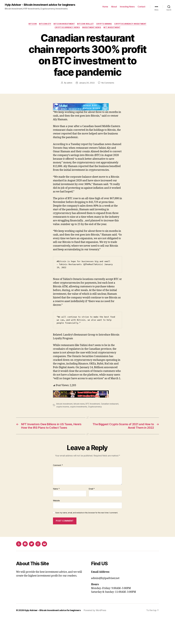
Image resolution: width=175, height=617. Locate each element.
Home (105, 6)
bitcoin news (79, 404)
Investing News (127, 6)
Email (92, 489)
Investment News (91, 27)
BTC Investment (93, 404)
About (114, 6)
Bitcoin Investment (64, 24)
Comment (58, 465)
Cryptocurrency (95, 406)
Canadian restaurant (109, 404)
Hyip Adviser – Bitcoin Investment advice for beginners (52, 610)
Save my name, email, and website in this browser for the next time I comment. (86, 513)
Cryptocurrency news (67, 27)
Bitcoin (33, 24)
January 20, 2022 (87, 83)
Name (56, 489)
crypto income (62, 406)
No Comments (107, 83)
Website (56, 500)
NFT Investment (111, 27)
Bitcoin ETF (45, 24)
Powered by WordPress (95, 610)
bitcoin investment (64, 404)
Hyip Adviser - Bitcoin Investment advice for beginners (40, 4)
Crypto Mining (104, 24)
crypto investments (78, 406)
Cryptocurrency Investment (130, 24)
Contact (141, 6)
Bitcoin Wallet (85, 24)
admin (69, 83)
